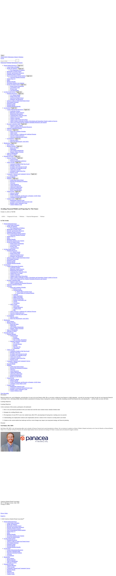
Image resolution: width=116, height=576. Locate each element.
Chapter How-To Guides (16, 116)
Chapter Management (15, 185)
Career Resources (14, 184)
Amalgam (15, 294)
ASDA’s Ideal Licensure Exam (24, 291)
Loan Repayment (14, 90)
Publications (11, 57)
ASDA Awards (11, 162)
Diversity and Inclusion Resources (15, 73)
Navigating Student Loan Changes (15, 83)
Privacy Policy (4, 513)
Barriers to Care (17, 288)
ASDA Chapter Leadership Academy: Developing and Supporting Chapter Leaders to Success (33, 121)
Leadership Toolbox (15, 111)
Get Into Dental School (9, 92)
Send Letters (16, 305)
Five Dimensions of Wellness (17, 70)
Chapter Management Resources (15, 109)
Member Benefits (11, 81)
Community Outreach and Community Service (18, 174)
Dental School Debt (15, 96)
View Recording (5, 393)
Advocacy (12, 183)
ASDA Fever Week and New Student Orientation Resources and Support (28, 122)
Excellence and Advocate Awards (18, 166)
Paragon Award (14, 172)
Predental (9, 62)
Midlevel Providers (18, 297)
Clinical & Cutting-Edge (16, 187)
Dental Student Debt (18, 298)
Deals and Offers (14, 147)
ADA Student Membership (17, 150)
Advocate (9, 130)
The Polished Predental (12, 102)
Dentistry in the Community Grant (18, 203)
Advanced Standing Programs (17, 77)
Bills (14, 310)
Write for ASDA (14, 140)
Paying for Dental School (13, 84)
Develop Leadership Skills (13, 124)
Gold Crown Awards (15, 169)
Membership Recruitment (16, 114)
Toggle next (20, 65)
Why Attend (16, 342)
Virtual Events (10, 191)
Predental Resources (12, 93)
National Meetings (11, 158)
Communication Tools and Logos (18, 115)
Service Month (13, 175)
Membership (7, 143)
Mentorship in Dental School (14, 71)
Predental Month (11, 105)
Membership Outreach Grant (17, 200)
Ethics (8, 80)
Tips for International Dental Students (16, 76)
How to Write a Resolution (20, 339)
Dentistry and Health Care (19, 300)
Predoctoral (3, 62)
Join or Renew (10, 144)
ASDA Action (13, 133)
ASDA (3, 216)
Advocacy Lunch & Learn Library (18, 137)
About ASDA (4, 57)
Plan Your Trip (17, 347)
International (15, 62)
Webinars (9, 178)
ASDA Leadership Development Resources (21, 127)
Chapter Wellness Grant (16, 204)
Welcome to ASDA (12, 154)
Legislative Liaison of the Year (17, 171)
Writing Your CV (11, 78)
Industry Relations (18, 57)
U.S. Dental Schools (15, 95)
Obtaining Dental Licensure (14, 74)
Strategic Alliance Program (16, 152)
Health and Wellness (12, 68)
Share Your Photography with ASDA (19, 141)
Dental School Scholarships (17, 86)
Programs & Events (8, 156)
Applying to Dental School (17, 98)
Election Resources (18, 307)
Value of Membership (12, 153)
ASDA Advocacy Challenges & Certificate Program (23, 134)
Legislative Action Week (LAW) (18, 197)
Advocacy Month (14, 193)
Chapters (20, 62)
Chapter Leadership (15, 118)
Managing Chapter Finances (17, 112)
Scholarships (16, 348)
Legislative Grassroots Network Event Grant (21, 201)
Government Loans (15, 87)
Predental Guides (11, 103)
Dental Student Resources (10, 65)
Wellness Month (14, 194)
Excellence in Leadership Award (18, 168)
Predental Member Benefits (14, 106)
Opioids (15, 301)
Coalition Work (17, 308)
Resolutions (16, 338)
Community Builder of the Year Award (19, 164)
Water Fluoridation (18, 296)
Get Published (10, 138)
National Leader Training (16, 125)
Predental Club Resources (16, 99)
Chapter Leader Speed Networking (19, 119)
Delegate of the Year (15, 165)
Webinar (42, 216)
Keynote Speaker (17, 344)
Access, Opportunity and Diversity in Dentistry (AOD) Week (25, 195)
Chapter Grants (11, 198)
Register (15, 337)
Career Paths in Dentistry (13, 67)
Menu (2, 55)
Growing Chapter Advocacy (17, 135)
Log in (2, 58)
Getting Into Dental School (17, 180)
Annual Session (14, 159)
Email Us (3, 516)
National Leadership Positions (14, 128)
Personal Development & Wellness (18, 181)
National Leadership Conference (18, 161)
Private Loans (13, 89)
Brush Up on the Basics (16, 190)
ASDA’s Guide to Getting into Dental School (18, 100)
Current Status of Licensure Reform (25, 293)
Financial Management (15, 188)
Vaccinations (16, 303)
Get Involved (7, 108)
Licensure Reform (17, 290)
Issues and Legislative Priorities (18, 131)
